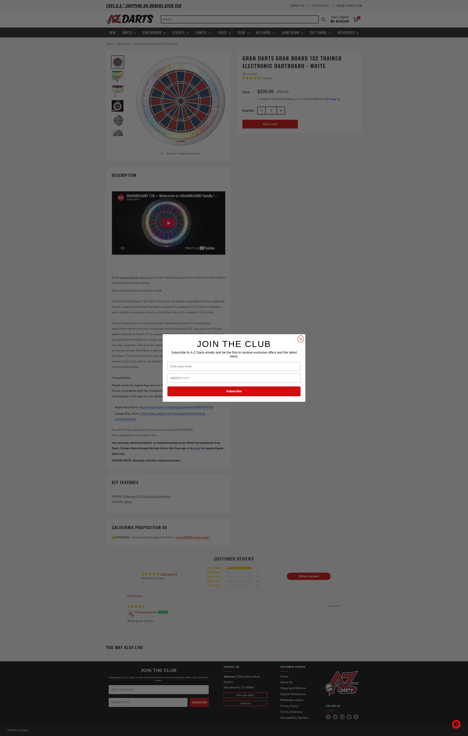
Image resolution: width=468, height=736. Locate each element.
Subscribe (234, 391)
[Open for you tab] (456, 724)
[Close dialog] (300, 339)
